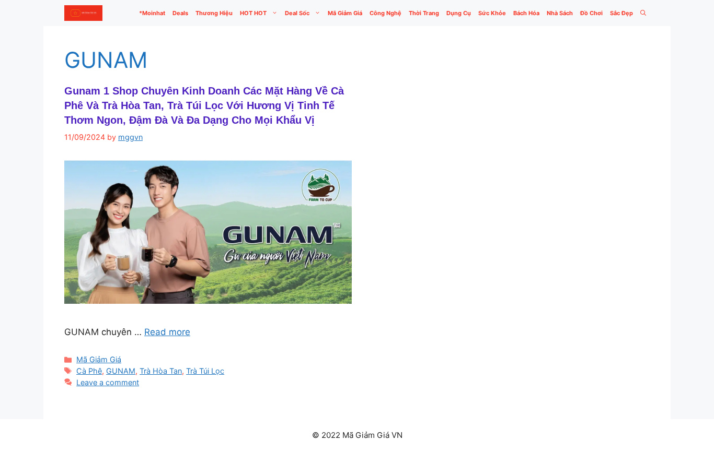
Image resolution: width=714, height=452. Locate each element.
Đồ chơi (591, 13)
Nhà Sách (560, 13)
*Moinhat (152, 13)
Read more (167, 332)
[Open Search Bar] (643, 13)
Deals (180, 13)
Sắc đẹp (621, 13)
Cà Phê (89, 370)
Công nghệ (385, 13)
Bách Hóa (526, 13)
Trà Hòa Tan (161, 370)
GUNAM (120, 370)
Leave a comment (107, 382)
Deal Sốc (297, 13)
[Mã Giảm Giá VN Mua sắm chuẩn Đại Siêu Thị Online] (83, 13)
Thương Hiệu (214, 13)
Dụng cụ (458, 13)
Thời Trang (424, 13)
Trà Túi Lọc (205, 370)
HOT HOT (253, 13)
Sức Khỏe (492, 13)
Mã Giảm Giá (345, 13)
